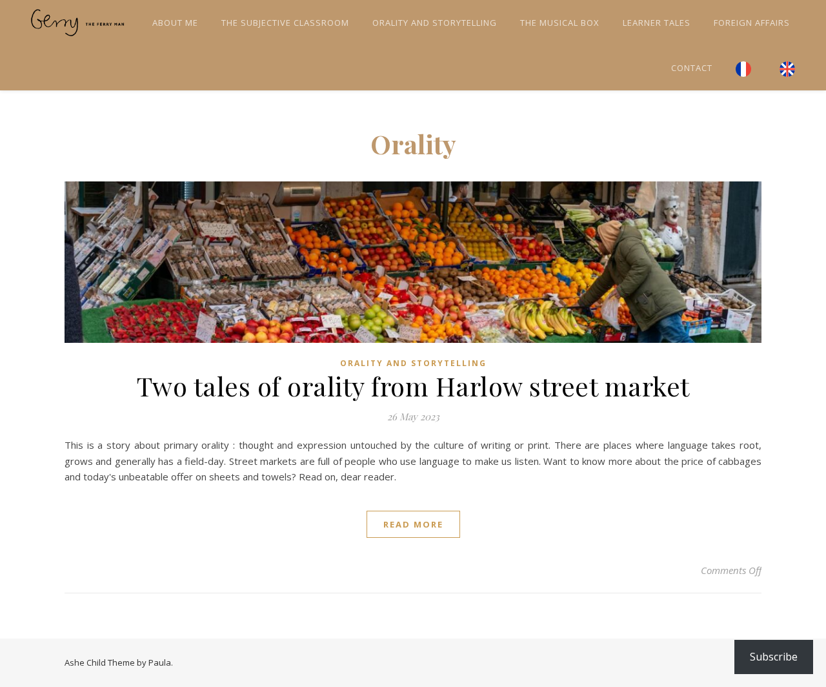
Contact (691, 68)
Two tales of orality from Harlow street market (413, 386)
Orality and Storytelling (434, 22)
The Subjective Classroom (285, 22)
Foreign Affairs (752, 22)
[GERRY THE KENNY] (77, 22)
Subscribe (774, 657)
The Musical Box (559, 22)
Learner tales (656, 22)
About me (175, 22)
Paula (159, 662)
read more (413, 524)
